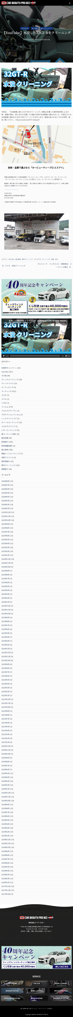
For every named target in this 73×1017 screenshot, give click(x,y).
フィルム (4, 407)
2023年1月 (5, 648)
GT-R (39, 259)
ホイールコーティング (9, 422)
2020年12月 (6, 746)
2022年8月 (5, 668)
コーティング (6, 391)
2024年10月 (6, 567)
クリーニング (46, 259)
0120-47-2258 (32, 929)
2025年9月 (5, 524)
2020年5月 (5, 773)
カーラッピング (7, 387)
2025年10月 (6, 520)
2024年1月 (5, 602)
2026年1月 (5, 508)
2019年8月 (5, 808)
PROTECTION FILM (60, 991)
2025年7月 (5, 532)
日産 (52, 259)
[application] (36, 338)
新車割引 (4, 442)
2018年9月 (5, 851)
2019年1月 (5, 835)
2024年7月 (5, 578)
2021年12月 (6, 699)
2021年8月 (5, 715)
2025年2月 (5, 551)
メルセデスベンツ (8, 426)
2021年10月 (6, 707)
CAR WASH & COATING (61, 998)
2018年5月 (5, 867)
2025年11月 (6, 516)
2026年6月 (5, 489)
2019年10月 (6, 800)
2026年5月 (5, 493)
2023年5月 (5, 633)
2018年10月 (6, 847)
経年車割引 (5, 461)
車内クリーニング (46, 28)
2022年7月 (5, 672)
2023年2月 (5, 645)
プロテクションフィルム (10, 414)
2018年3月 (5, 874)
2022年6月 (5, 676)
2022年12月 (6, 652)
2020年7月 (5, 765)
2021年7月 (5, 719)
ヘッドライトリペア (9, 418)
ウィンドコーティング (9, 379)
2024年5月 (5, 586)
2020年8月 (5, 761)
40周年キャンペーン (9, 368)
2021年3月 (5, 734)
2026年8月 (5, 481)
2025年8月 (5, 528)
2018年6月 (5, 863)
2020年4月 (5, 777)
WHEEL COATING (36, 991)
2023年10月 (6, 613)
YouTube (25, 28)
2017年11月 (6, 890)
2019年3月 (5, 828)
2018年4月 (5, 870)
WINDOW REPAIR (36, 998)
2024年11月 (6, 563)
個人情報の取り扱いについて (29, 1008)
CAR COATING (12, 983)
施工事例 (34, 28)
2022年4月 (5, 684)
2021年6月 (5, 722)
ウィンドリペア (7, 383)
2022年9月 (5, 664)
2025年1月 (5, 555)
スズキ (4, 395)
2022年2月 (5, 691)
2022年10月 (6, 660)
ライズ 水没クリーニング (15, 265)
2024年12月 (6, 559)
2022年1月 (5, 695)
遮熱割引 (4, 469)
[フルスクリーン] (69, 356)
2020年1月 (5, 789)
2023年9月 (5, 617)
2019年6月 (5, 816)
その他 (4, 375)
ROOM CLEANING (61, 983)
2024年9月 (5, 570)
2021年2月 (5, 738)
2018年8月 (5, 855)
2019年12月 (6, 793)
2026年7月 (5, 485)
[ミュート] (66, 356)
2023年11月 (6, 609)
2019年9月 (5, 804)
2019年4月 (5, 824)
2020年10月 (6, 754)
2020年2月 (5, 785)
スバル (4, 399)
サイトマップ (42, 1008)
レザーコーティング (9, 430)
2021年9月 (5, 711)
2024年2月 (5, 598)
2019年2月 (5, 832)
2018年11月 (6, 843)
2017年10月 (6, 894)
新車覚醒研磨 (6, 446)
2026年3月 (5, 500)
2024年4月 (5, 590)
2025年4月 (5, 543)
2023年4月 (5, 637)
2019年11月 (6, 797)
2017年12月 (6, 886)
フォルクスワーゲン (9, 410)
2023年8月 (5, 621)
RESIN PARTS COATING (12, 998)
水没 (56, 259)
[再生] (4, 356)
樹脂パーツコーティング (10, 453)
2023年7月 (5, 625)
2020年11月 (6, 750)
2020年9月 (5, 758)
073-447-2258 (42, 929)
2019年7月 (5, 812)
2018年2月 (5, 878)
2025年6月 (5, 535)
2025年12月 (6, 512)
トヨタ (4, 403)
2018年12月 (6, 839)
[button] (69, 3)
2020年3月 (5, 781)
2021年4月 (5, 730)
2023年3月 (5, 641)
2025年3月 (5, 547)
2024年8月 (5, 574)
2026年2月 (5, 504)
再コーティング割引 (9, 434)
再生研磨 (4, 438)
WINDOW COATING (12, 991)
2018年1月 (5, 882)
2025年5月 (5, 539)
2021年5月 (5, 726)
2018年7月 (5, 859)
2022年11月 (6, 656)
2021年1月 (5, 742)
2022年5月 (5, 680)
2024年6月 (5, 582)
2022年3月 (5, 687)
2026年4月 (5, 497)
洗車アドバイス (7, 457)
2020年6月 (5, 769)
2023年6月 (5, 629)
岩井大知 (47, 40)
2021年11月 (6, 703)
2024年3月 (5, 594)
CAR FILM (36, 983)
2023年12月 (6, 606)
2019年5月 (5, 820)
